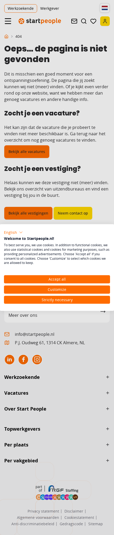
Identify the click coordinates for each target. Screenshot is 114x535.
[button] (13, 232)
